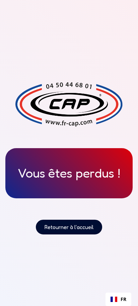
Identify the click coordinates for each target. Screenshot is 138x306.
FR (123, 299)
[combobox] (118, 299)
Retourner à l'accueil (69, 227)
